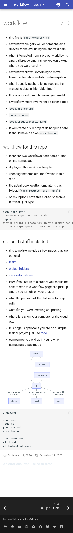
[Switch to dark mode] (58, 5)
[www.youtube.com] (19, 527)
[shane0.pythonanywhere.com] (12, 527)
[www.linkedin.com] (61, 527)
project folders (19, 269)
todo (44, 333)
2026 (37, 5)
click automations (21, 275)
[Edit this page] (67, 23)
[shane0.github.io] (40, 527)
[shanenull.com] (5, 527)
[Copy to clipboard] (69, 211)
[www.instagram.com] (26, 527)
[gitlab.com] (47, 527)
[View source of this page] (61, 23)
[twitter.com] (54, 527)
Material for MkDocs (26, 519)
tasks (13, 262)
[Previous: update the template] (5, 507)
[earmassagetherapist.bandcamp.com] (33, 527)
